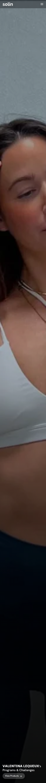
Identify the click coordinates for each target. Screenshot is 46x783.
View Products (12, 776)
